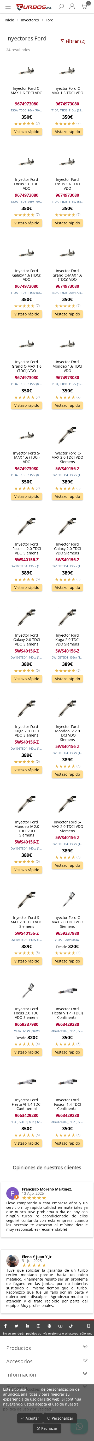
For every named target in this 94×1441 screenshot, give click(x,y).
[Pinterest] (49, 1325)
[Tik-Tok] (71, 1325)
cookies (33, 1389)
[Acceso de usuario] (72, 6)
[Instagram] (38, 1325)
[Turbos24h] (33, 6)
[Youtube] (60, 1325)
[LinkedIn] (27, 1325)
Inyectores (30, 19)
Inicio (9, 19)
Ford (50, 19)
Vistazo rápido (26, 131)
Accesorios (19, 1361)
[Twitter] (16, 1325)
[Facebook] (5, 1325)
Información (21, 1374)
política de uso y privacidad (27, 1409)
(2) (75, 41)
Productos (18, 1348)
